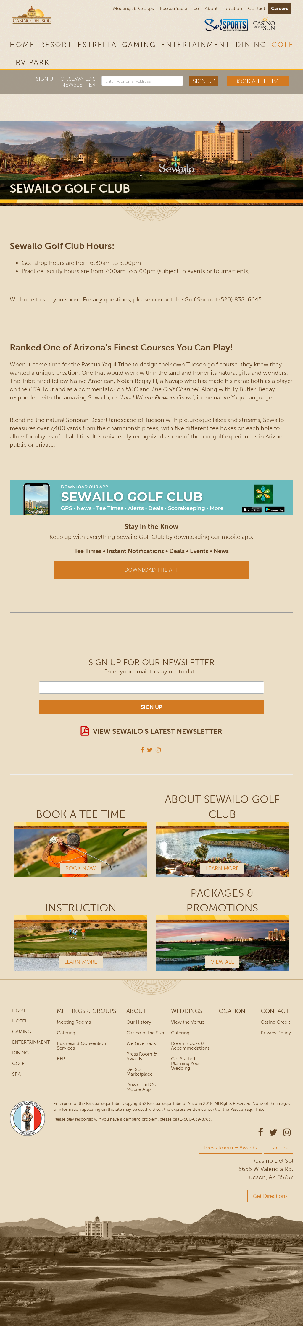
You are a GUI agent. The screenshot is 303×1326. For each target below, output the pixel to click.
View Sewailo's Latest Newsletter (157, 731)
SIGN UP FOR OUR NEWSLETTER (151, 662)
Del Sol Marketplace (139, 1071)
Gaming (139, 44)
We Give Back (141, 1043)
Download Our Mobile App (142, 1087)
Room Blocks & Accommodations (190, 1045)
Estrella (97, 44)
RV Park (32, 62)
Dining (251, 44)
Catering (66, 1032)
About (211, 8)
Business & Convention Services (81, 1045)
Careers (279, 8)
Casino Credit (275, 1022)
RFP (61, 1058)
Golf (282, 44)
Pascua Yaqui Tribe (179, 8)
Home (22, 44)
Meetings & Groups (133, 8)
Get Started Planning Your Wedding (185, 1063)
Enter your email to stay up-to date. (151, 671)
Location (232, 8)
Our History (138, 1022)
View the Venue (187, 1022)
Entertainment (195, 44)
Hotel (19, 1021)
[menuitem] (32, 62)
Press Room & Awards (141, 1056)
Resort (56, 44)
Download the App (151, 570)
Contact (256, 8)
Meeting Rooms (74, 1022)
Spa (16, 1074)
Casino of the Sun (145, 1032)
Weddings (186, 1011)
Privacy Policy (276, 1032)
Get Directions (270, 1196)
